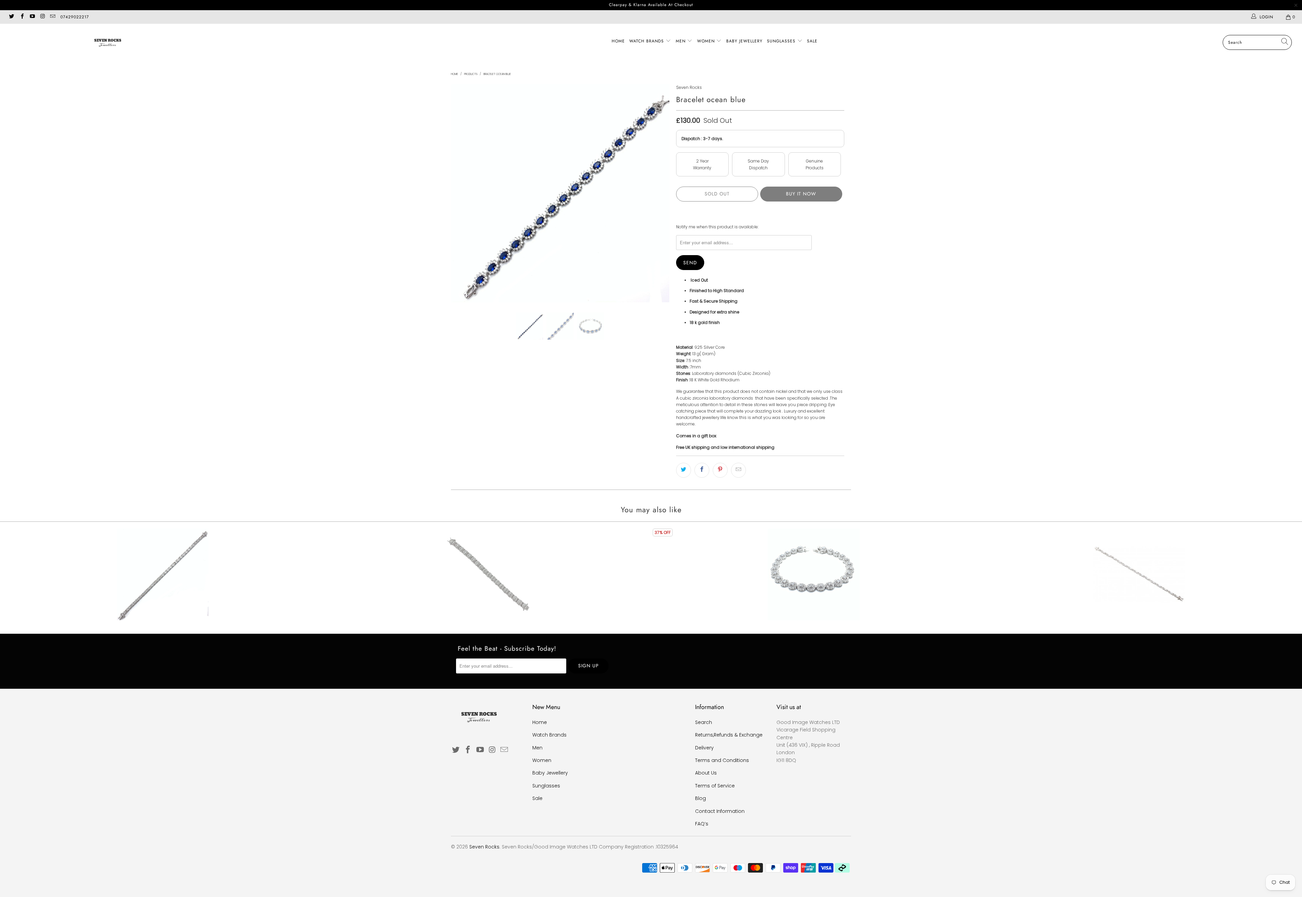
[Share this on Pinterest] (720, 470)
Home (618, 41)
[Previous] (463, 193)
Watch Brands (647, 41)
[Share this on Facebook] (701, 470)
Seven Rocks (689, 87)
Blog (700, 798)
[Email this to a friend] (738, 470)
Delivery (704, 747)
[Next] (658, 193)
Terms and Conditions (722, 760)
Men (681, 41)
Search (703, 722)
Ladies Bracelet (1139, 574)
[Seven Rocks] (107, 42)
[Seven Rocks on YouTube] (32, 17)
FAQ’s (701, 823)
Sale (812, 41)
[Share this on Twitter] (683, 470)
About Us (706, 772)
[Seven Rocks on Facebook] (21, 17)
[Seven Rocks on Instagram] (42, 17)
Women (706, 41)
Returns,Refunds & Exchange (729, 734)
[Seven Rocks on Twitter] (11, 17)
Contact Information (720, 811)
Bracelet (163, 574)
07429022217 (74, 17)
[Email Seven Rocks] (52, 17)
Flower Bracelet (814, 574)
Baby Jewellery (744, 41)
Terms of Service (715, 785)
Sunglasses (782, 41)
